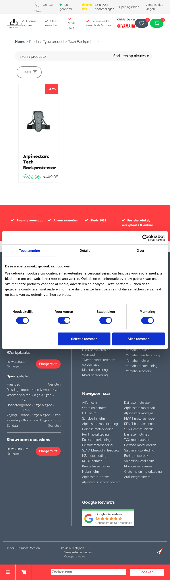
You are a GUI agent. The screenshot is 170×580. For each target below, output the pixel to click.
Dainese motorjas (136, 434)
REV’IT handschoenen (139, 424)
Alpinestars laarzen (96, 477)
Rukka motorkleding (96, 440)
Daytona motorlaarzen (140, 445)
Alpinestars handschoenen (101, 482)
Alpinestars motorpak (139, 408)
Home (20, 42)
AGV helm (89, 402)
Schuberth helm (93, 418)
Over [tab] (140, 250)
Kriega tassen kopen (96, 466)
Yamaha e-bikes (137, 350)
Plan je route (48, 364)
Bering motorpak (136, 455)
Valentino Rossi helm (139, 461)
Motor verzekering (95, 375)
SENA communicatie (139, 429)
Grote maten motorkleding (143, 471)
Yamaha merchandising (143, 355)
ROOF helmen (92, 461)
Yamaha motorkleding (142, 366)
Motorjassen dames (138, 466)
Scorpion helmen (94, 408)
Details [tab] (85, 250)
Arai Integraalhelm (137, 477)
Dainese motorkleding (98, 429)
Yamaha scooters (138, 371)
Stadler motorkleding (139, 450)
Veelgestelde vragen (78, 552)
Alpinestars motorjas (138, 413)
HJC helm (89, 413)
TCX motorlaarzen (137, 440)
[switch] (64, 320)
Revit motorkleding (95, 434)
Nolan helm (90, 471)
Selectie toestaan (84, 339)
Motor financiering (95, 370)
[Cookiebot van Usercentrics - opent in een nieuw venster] (145, 237)
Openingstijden (129, 7)
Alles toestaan (138, 339)
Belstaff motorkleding (97, 445)
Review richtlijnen (72, 548)
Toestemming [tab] (29, 250)
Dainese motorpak (137, 402)
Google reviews (74, 556)
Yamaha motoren (138, 360)
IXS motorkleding (94, 455)
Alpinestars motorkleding (100, 424)
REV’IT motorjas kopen (140, 418)
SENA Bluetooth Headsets (100, 450)
